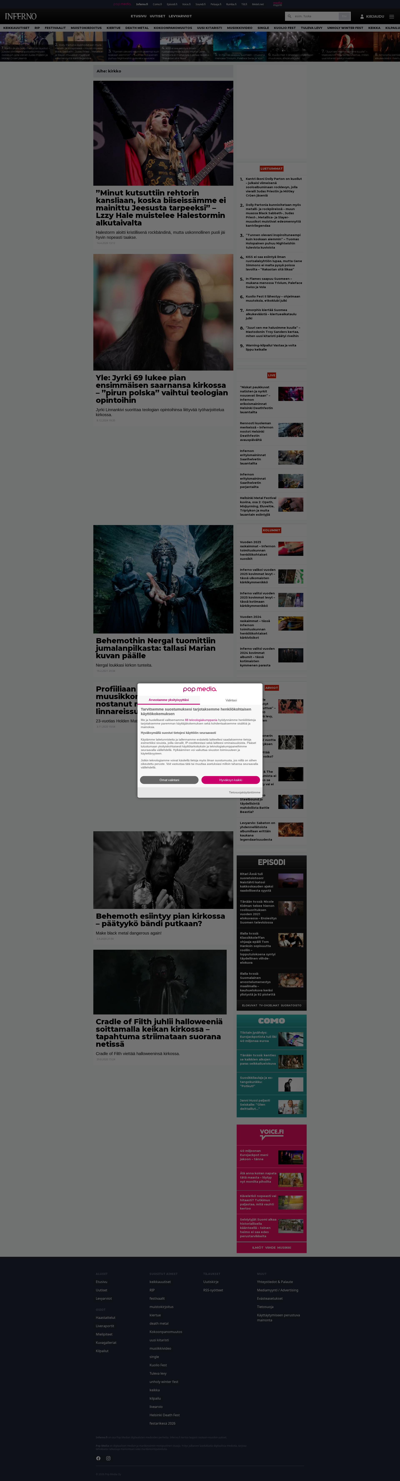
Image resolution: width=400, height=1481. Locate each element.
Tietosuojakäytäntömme (244, 792)
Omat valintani (169, 780)
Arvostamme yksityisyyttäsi (169, 700)
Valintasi (231, 700)
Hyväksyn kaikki (230, 780)
